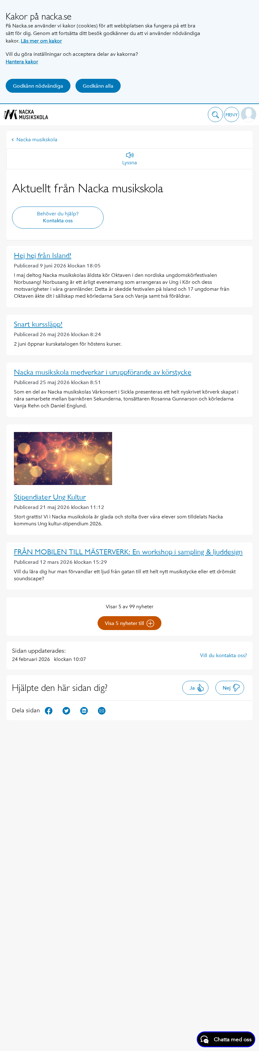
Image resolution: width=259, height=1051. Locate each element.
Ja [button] (192, 688)
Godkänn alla (98, 86)
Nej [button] (227, 688)
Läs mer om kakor (41, 41)
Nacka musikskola (36, 140)
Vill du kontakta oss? (223, 655)
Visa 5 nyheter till (124, 623)
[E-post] (101, 710)
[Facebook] (48, 710)
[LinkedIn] (84, 710)
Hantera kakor (22, 62)
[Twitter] (66, 710)
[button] (215, 114)
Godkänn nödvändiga (38, 86)
